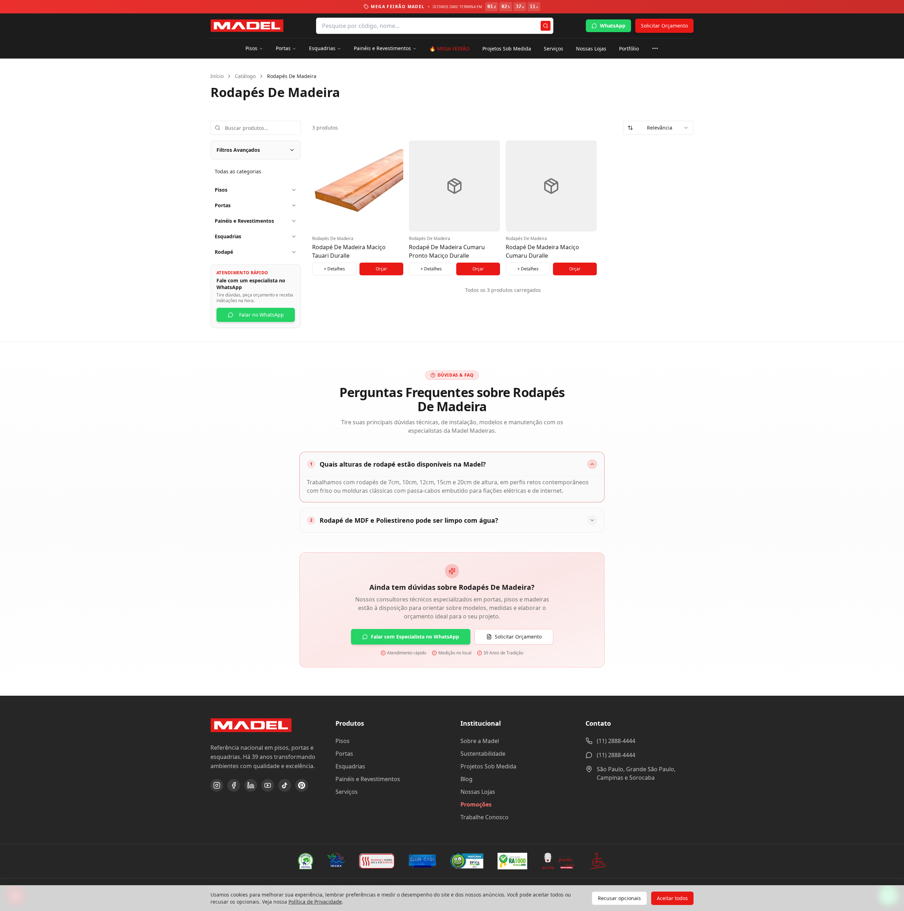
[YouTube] (267, 785)
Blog (466, 779)
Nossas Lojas (591, 48)
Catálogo (245, 76)
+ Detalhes (334, 269)
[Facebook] (233, 785)
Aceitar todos (672, 898)
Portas (283, 48)
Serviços (553, 48)
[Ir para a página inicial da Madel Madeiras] (247, 25)
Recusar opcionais (619, 898)
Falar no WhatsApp (261, 314)
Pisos (251, 48)
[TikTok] (284, 785)
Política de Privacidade (315, 901)
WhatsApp (612, 25)
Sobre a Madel (479, 741)
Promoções (476, 804)
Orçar (381, 269)
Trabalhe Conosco (484, 817)
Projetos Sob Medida (506, 48)
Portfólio (629, 48)
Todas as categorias (238, 171)
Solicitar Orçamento (664, 25)
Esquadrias (322, 48)
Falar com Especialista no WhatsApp (415, 636)
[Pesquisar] (546, 26)
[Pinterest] (301, 785)
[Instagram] (216, 785)
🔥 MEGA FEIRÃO (449, 48)
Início (217, 76)
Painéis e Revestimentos (382, 48)
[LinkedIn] (250, 785)
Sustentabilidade (482, 753)
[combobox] (658, 128)
